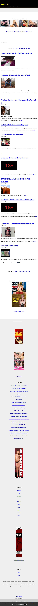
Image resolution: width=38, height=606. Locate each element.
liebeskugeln (30, 583)
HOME (19, 9)
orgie (15, 583)
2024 (19, 575)
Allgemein (19, 490)
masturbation (29, 586)
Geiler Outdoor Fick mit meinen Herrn (18, 405)
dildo (21, 583)
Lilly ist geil (19, 393)
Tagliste (20, 596)
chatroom (8, 581)
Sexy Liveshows (18, 376)
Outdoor (18, 501)
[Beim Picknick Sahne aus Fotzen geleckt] (19, 207)
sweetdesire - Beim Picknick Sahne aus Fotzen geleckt (17, 200)
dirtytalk (7, 586)
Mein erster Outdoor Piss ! (9, 246)
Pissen (19, 515)
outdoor (23, 581)
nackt (6, 583)
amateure (12, 581)
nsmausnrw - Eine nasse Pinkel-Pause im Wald (15, 75)
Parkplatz (18, 512)
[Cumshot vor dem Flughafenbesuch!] (19, 142)
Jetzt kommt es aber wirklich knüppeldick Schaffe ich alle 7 (19, 419)
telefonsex (21, 586)
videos (30, 581)
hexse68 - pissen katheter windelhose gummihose (16, 53)
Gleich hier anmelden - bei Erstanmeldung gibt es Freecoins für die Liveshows (19, 31)
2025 (19, 572)
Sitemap (17, 596)
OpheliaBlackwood (19, 399)
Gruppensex (19, 496)
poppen (15, 586)
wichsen (16, 581)
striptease (19, 581)
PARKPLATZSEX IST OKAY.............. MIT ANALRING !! (19, 391)
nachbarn (3, 583)
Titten (19, 507)
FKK (19, 493)
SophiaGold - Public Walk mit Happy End (19, 388)
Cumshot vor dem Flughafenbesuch (12, 134)
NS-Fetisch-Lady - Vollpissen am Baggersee (14, 125)
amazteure (18, 583)
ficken (18, 586)
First (13, 48)
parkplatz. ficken (10, 583)
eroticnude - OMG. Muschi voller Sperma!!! (14, 158)
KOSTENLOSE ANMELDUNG (19, 311)
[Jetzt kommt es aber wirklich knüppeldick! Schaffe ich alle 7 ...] (19, 110)
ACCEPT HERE (24, 604)
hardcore (4, 581)
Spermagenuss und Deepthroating (19, 407)
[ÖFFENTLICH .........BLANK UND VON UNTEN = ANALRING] (19, 189)
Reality (19, 504)
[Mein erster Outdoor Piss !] (19, 253)
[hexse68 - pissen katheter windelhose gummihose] (19, 61)
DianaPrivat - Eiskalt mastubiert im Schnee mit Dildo (17, 223)
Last (29, 48)
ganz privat (34, 583)
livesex (25, 586)
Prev (16, 48)
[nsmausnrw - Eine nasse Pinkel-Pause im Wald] (19, 83)
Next (26, 48)
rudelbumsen (25, 583)
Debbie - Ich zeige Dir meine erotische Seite (19, 402)
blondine (26, 581)
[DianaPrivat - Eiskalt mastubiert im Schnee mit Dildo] (19, 232)
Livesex (19, 498)
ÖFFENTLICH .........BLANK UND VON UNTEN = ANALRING (19, 430)
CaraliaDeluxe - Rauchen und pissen (19, 410)
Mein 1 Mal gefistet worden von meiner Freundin (19, 385)
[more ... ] (13, 70)
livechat (33, 581)
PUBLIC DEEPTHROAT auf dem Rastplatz (19, 396)
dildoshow (11, 586)
